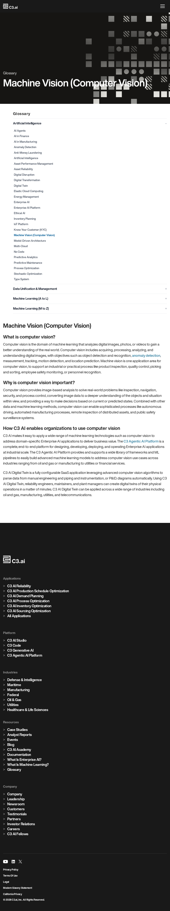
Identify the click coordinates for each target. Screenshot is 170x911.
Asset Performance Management (33, 163)
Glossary (14, 769)
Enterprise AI (21, 202)
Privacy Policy (10, 869)
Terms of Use (10, 875)
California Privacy (12, 894)
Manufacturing (18, 690)
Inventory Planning (25, 218)
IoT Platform (21, 224)
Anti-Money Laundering (28, 152)
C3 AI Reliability (19, 586)
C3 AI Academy (19, 749)
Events (12, 739)
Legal (6, 881)
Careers (13, 829)
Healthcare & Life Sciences (27, 709)
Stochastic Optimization (28, 273)
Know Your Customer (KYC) (30, 229)
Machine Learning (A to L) (30, 298)
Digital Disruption (24, 174)
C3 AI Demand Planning (25, 596)
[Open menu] (163, 6)
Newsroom (15, 804)
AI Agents (20, 130)
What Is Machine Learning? (28, 764)
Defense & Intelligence (24, 680)
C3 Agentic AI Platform (141, 441)
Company (14, 794)
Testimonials (17, 814)
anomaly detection (146, 355)
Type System (21, 279)
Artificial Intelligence (27, 123)
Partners (14, 819)
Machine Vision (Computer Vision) (34, 235)
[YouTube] (5, 861)
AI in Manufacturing (25, 141)
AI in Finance (21, 136)
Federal (13, 694)
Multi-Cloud (21, 246)
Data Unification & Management (35, 288)
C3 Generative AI (20, 650)
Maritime (14, 685)
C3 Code (14, 645)
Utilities (13, 704)
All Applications (19, 616)
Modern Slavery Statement (17, 887)
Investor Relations (21, 824)
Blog (10, 744)
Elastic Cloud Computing (28, 191)
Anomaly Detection (25, 147)
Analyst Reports (19, 734)
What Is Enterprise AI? (24, 759)
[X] (20, 861)
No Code (19, 251)
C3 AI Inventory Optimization (29, 606)
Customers (16, 809)
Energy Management (26, 196)
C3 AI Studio (16, 640)
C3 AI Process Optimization (28, 601)
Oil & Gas (14, 699)
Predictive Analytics (26, 257)
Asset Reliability (23, 169)
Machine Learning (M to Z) (31, 308)
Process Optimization (26, 268)
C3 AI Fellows (17, 834)
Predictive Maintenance (28, 262)
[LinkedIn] (13, 861)
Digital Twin (21, 185)
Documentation (19, 754)
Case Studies (17, 729)
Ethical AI (19, 213)
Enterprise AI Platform (27, 207)
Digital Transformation (27, 180)
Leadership (15, 799)
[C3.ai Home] (10, 6)
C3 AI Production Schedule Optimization (38, 591)
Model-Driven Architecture (30, 240)
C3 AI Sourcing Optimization (29, 611)
